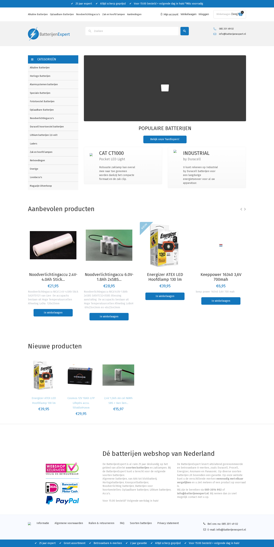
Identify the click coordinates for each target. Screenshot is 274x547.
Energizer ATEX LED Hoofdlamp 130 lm (165, 277)
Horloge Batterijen (40, 76)
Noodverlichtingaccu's (88, 14)
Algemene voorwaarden (69, 523)
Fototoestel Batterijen (42, 101)
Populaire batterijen (164, 128)
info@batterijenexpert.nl (232, 34)
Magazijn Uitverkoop (41, 185)
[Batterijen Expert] (49, 33)
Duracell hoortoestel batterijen (47, 126)
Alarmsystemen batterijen (44, 84)
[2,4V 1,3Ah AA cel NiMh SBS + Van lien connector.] (118, 375)
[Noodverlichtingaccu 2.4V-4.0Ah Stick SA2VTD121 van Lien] (53, 245)
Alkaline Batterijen (38, 14)
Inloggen (204, 14)
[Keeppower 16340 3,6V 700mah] (221, 245)
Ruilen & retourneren (101, 523)
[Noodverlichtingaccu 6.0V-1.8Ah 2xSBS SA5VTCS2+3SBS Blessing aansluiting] (109, 245)
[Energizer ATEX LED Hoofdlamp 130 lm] (165, 245)
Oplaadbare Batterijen (62, 14)
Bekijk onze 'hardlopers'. (165, 139)
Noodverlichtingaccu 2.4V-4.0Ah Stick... (53, 277)
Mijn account (171, 14)
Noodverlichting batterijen (118, 486)
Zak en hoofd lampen (113, 14)
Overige (34, 168)
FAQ (122, 523)
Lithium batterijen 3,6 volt (43, 135)
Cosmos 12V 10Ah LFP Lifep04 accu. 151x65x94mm (81, 402)
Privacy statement (168, 523)
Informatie (43, 523)
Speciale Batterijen (40, 93)
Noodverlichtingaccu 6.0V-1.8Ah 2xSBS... (109, 277)
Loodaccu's (36, 177)
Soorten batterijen (141, 523)
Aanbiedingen (134, 14)
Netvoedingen (37, 160)
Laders (33, 143)
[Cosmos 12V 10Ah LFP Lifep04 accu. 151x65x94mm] (81, 375)
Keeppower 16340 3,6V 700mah (221, 277)
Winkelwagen (188, 14)
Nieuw (144, 226)
